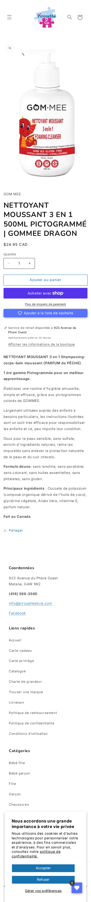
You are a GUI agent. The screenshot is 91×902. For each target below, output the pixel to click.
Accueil (15, 640)
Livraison (16, 702)
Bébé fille (17, 763)
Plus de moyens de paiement (45, 304)
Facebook (17, 613)
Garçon (15, 794)
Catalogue (17, 671)
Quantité (10, 254)
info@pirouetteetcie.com (30, 603)
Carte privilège (21, 661)
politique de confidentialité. (36, 854)
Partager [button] (16, 530)
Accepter (43, 868)
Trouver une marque (26, 692)
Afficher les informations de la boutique (41, 344)
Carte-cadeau (20, 651)
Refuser (43, 879)
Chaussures (19, 805)
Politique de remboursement (33, 713)
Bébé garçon (19, 773)
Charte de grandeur (25, 682)
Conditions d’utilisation (28, 734)
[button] (9, 17)
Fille (12, 784)
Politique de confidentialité (32, 723)
